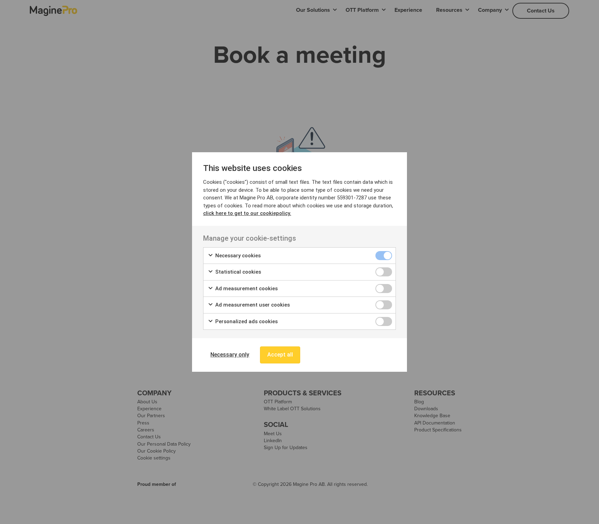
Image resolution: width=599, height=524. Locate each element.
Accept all (280, 354)
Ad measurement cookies (246, 288)
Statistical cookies (237, 272)
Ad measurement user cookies (252, 305)
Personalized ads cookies (246, 321)
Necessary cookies (237, 255)
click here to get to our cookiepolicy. (247, 213)
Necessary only (229, 354)
